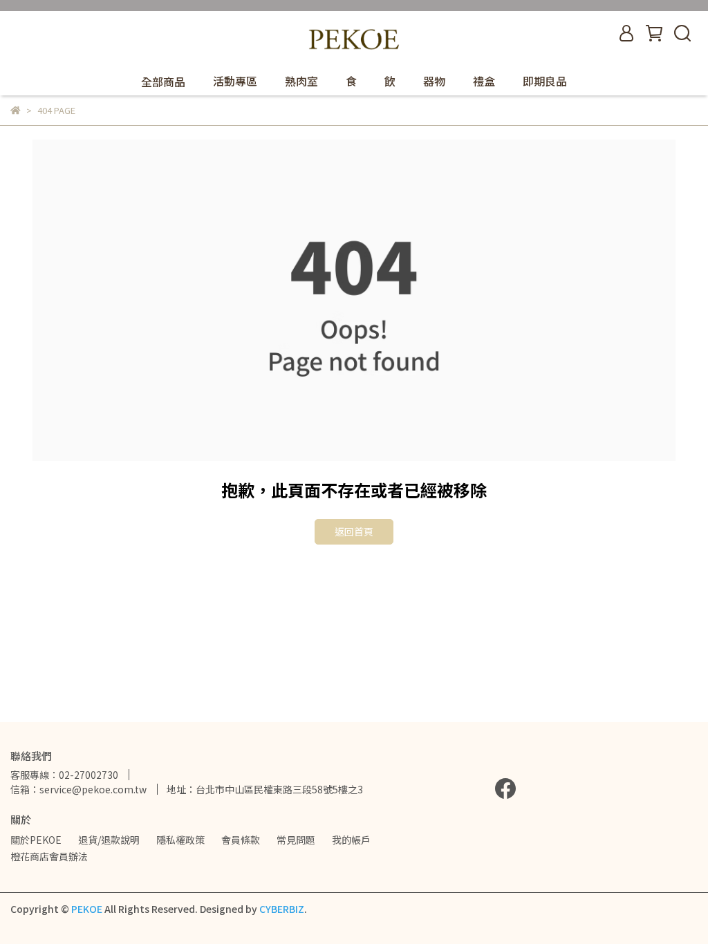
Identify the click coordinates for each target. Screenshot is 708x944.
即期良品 (545, 80)
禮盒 (484, 80)
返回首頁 (354, 531)
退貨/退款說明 (109, 840)
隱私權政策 (180, 840)
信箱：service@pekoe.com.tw (78, 789)
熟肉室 (301, 80)
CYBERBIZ (281, 909)
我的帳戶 (351, 840)
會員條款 (240, 840)
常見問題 (296, 840)
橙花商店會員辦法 (49, 856)
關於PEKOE (36, 840)
